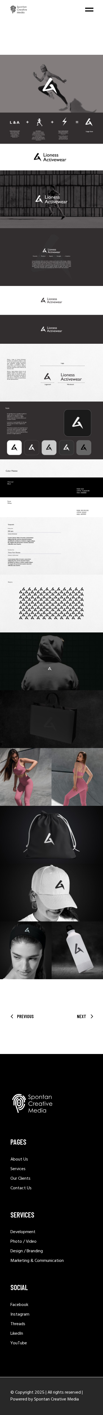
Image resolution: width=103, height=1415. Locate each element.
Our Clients (20, 1178)
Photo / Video (23, 1241)
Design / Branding (26, 1251)
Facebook (19, 1304)
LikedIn (16, 1333)
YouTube (18, 1343)
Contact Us (21, 1188)
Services (18, 1169)
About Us (19, 1159)
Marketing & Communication (37, 1260)
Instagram (19, 1314)
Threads (17, 1324)
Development (22, 1232)
